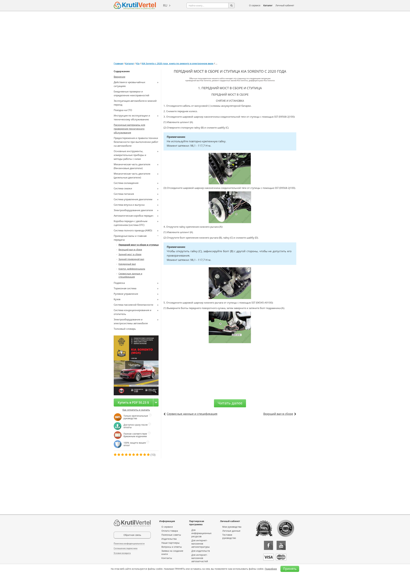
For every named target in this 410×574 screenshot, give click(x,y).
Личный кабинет (284, 5)
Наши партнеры (170, 542)
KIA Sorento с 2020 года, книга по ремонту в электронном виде (177, 63)
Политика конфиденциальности (129, 543)
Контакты (166, 558)
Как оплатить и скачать (136, 409)
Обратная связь (132, 534)
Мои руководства (231, 526)
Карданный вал (127, 264)
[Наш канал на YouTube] (281, 545)
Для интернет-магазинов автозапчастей (199, 558)
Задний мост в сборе (130, 254)
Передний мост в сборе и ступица (139, 244)
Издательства (169, 538)
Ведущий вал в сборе (130, 249)
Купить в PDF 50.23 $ (133, 402)
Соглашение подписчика (125, 548)
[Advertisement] (205, 35)
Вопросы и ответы (171, 546)
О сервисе (254, 5)
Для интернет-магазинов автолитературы (200, 543)
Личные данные (231, 530)
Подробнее (271, 568)
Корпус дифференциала (132, 268)
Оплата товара (169, 530)
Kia (137, 63)
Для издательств (200, 550)
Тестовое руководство (229, 536)
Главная (118, 63)
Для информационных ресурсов (201, 533)
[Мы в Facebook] (268, 545)
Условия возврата (122, 553)
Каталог (268, 5)
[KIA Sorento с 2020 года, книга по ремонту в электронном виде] (154, 391)
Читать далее (230, 403)
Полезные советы (171, 534)
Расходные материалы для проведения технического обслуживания (129, 128)
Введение (119, 76)
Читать (134, 364)
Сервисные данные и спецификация (130, 275)
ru (165, 5)
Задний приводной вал (131, 259)
